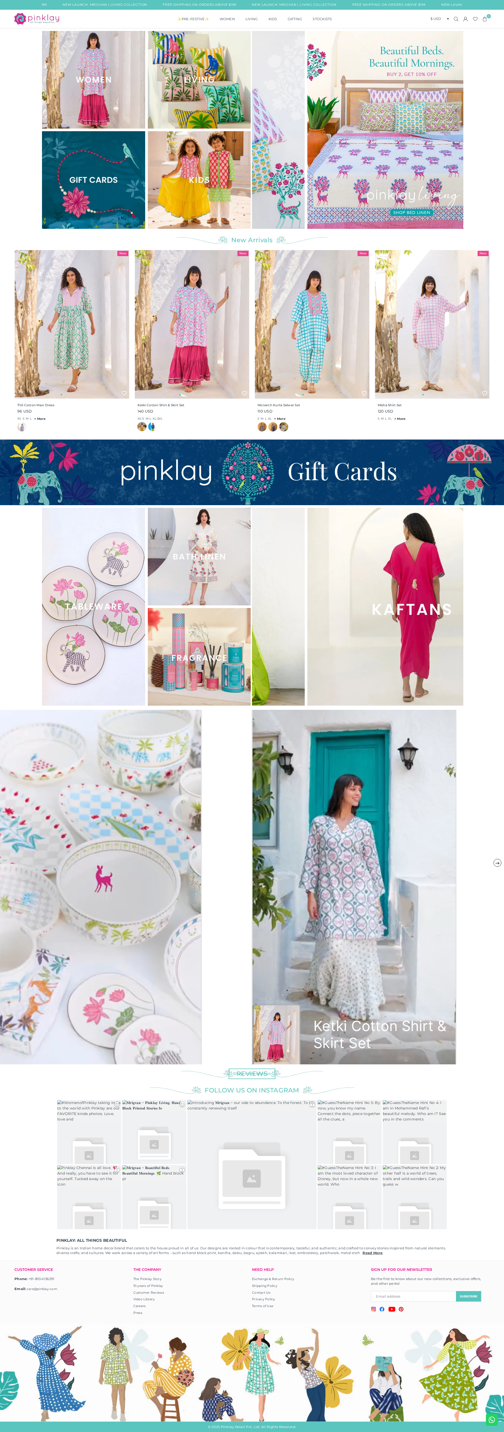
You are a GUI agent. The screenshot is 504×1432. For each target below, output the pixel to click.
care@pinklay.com (42, 1289)
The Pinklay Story (147, 1279)
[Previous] (259, 129)
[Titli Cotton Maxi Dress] (72, 324)
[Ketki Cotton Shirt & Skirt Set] (192, 324)
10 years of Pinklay (148, 1286)
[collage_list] (93, 80)
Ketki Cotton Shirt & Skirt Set (161, 405)
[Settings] (465, 19)
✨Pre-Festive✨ (193, 19)
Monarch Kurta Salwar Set (279, 405)
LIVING (251, 19)
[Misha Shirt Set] (432, 324)
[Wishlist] (475, 19)
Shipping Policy (264, 1286)
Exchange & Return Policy (273, 1279)
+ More (40, 419)
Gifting (295, 19)
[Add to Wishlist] (124, 393)
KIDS (273, 19)
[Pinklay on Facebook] (382, 1310)
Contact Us (261, 1292)
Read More (372, 1253)
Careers (139, 1306)
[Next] (456, 129)
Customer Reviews (148, 1292)
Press (137, 1313)
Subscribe (468, 1296)
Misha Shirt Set (390, 405)
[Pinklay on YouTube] (391, 1310)
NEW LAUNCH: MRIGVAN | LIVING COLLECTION (212, 5)
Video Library (144, 1299)
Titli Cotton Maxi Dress (35, 405)
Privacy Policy (263, 1299)
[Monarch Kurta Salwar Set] (312, 324)
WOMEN (227, 19)
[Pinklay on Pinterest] (401, 1310)
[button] (485, 19)
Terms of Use (262, 1306)
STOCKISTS (322, 19)
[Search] (456, 19)
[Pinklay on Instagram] (373, 1310)
